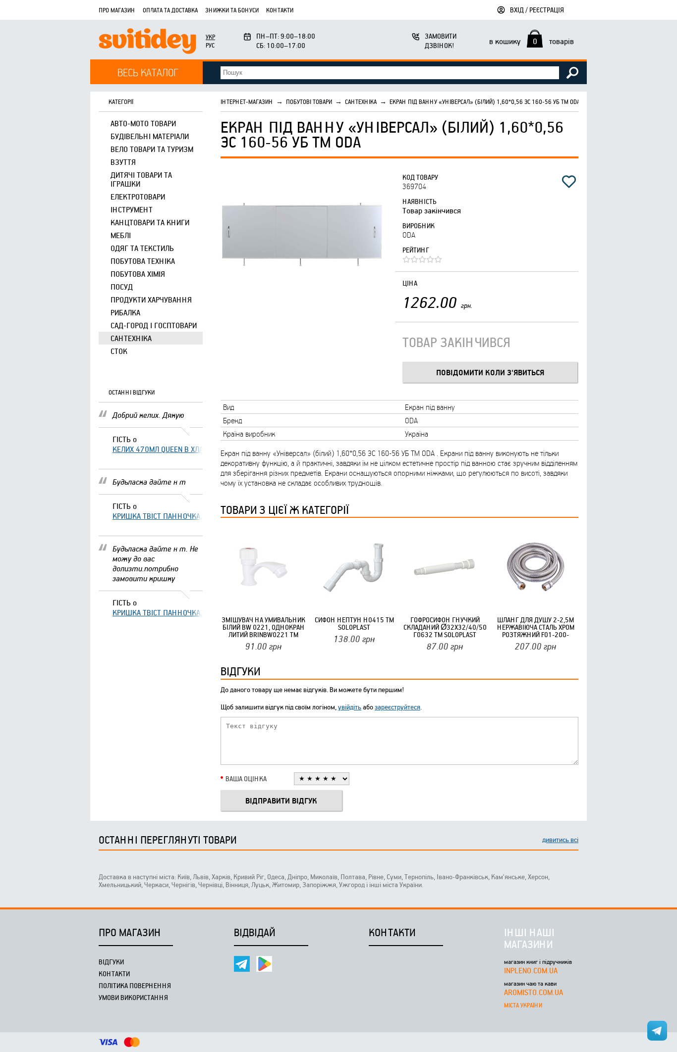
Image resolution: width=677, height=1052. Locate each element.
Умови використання (133, 997)
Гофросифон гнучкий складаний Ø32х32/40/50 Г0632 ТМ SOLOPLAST (445, 627)
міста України (523, 1005)
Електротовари (138, 196)
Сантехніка (131, 338)
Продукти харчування (151, 299)
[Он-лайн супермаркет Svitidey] (147, 42)
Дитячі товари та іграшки (141, 179)
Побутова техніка (143, 261)
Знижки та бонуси (232, 10)
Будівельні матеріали (150, 136)
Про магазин (117, 10)
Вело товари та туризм (152, 149)
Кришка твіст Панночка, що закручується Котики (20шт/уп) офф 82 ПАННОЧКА (158, 516)
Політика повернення (135, 985)
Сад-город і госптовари (154, 325)
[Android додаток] (264, 964)
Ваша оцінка (246, 778)
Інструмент (132, 209)
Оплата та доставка (170, 10)
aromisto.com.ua (533, 992)
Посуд (122, 287)
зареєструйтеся (397, 706)
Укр (210, 37)
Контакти (279, 10)
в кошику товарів (531, 41)
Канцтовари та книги (150, 222)
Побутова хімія (138, 274)
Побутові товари (309, 101)
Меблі (121, 235)
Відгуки (111, 961)
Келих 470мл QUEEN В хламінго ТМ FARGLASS (158, 449)
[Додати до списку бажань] (569, 181)
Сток (119, 351)
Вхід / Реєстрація (537, 9)
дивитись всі (560, 839)
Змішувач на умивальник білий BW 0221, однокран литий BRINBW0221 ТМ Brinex (263, 627)
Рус (210, 45)
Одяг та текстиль (142, 248)
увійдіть (349, 706)
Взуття (123, 162)
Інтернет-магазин (247, 101)
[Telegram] (242, 964)
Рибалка (125, 312)
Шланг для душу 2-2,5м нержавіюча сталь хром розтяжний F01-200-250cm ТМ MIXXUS (535, 627)
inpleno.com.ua (531, 970)
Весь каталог (147, 72)
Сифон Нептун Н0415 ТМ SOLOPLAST (354, 623)
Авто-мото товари (143, 123)
